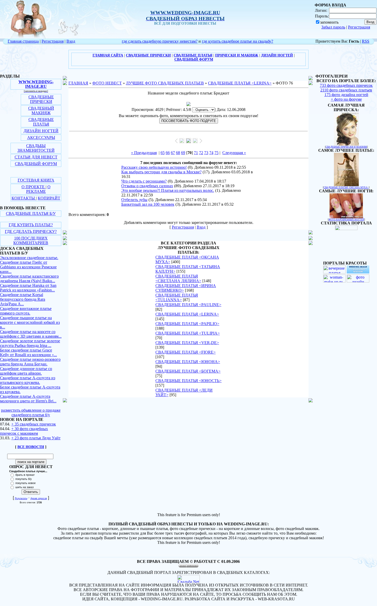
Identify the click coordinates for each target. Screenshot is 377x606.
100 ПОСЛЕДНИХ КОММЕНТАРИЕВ (30, 240)
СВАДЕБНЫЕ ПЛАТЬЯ (41, 121)
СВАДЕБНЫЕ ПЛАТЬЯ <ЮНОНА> (187, 361)
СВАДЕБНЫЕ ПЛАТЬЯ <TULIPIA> (187, 333)
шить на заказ (24, 487)
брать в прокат (25, 474)
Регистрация (359, 27)
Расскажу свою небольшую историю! (154, 167)
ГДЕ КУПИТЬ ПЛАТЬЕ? (31, 225)
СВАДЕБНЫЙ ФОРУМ (36, 164)
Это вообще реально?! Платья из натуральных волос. (167, 190)
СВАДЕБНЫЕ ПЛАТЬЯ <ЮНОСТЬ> (188, 380)
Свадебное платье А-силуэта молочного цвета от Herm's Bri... (28, 398)
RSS (365, 41)
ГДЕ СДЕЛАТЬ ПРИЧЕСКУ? (31, 231)
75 (216, 152)
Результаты (21, 498)
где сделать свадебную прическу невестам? (159, 41)
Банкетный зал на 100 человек (147, 204)
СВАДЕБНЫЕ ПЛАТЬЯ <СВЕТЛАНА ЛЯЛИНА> (178, 278)
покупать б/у (23, 478)
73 (206, 152)
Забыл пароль (333, 27)
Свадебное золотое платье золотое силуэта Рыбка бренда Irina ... (30, 343)
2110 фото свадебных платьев (346, 90)
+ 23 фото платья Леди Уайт (36, 438)
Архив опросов (39, 498)
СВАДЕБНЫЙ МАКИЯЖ (41, 110)
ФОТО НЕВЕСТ (107, 83)
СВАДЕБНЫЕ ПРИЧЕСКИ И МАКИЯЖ (346, 147)
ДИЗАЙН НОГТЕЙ (41, 131)
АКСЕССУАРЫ (41, 137)
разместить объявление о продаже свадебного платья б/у (31, 412)
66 (168, 152)
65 (163, 152)
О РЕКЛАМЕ (38, 189)
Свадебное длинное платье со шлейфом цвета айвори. (26, 370)
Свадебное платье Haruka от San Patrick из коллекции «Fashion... (28, 287)
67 (173, 152)
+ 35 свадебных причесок (33, 424)
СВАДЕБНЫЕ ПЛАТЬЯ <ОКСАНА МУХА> (346, 187)
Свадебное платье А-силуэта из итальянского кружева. (27, 380)
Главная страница (23, 41)
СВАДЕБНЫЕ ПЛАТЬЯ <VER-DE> (187, 342)
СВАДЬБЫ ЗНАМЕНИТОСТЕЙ (36, 148)
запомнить (329, 22)
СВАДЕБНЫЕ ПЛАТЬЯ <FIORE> (185, 352)
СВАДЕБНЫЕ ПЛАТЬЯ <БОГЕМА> (188, 371)
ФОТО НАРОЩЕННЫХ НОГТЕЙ (346, 219)
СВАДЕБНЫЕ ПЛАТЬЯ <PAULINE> (188, 304)
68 (178, 152)
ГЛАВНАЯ (78, 83)
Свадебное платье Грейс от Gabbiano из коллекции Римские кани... (28, 267)
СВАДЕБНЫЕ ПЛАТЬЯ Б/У (31, 213)
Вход (70, 41)
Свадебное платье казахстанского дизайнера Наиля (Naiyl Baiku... (29, 278)
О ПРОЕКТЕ (34, 187)
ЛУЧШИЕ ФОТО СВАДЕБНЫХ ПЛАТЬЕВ (165, 83)
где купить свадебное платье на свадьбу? (237, 41)
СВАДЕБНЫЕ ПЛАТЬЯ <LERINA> (240, 83)
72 (201, 152)
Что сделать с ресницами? (144, 181)
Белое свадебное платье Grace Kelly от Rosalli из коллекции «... (28, 352)
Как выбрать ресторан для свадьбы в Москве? (161, 172)
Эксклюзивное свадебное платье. (29, 257)
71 (196, 152)
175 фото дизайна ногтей (346, 94)
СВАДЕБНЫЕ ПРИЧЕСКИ (41, 99)
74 (211, 152)
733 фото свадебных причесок (346, 85)
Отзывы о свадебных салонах (147, 186)
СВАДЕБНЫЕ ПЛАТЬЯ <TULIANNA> (176, 297)
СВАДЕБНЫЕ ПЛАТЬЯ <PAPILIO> (187, 323)
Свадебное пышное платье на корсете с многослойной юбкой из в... (30, 322)
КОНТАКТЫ (24, 198)
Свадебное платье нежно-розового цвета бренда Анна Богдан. (30, 361)
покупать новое (25, 483)
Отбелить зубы (134, 199)
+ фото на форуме (346, 99)
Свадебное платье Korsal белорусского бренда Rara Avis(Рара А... (22, 299)
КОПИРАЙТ (49, 198)
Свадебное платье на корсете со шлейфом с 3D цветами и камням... (31, 333)
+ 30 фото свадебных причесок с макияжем (24, 431)
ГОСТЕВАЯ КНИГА (36, 180)
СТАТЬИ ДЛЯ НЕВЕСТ (36, 157)
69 (183, 152)
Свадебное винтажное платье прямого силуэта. (26, 310)
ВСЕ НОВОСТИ (30, 447)
